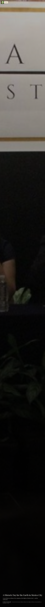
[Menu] (2, 2)
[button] (5, 2)
